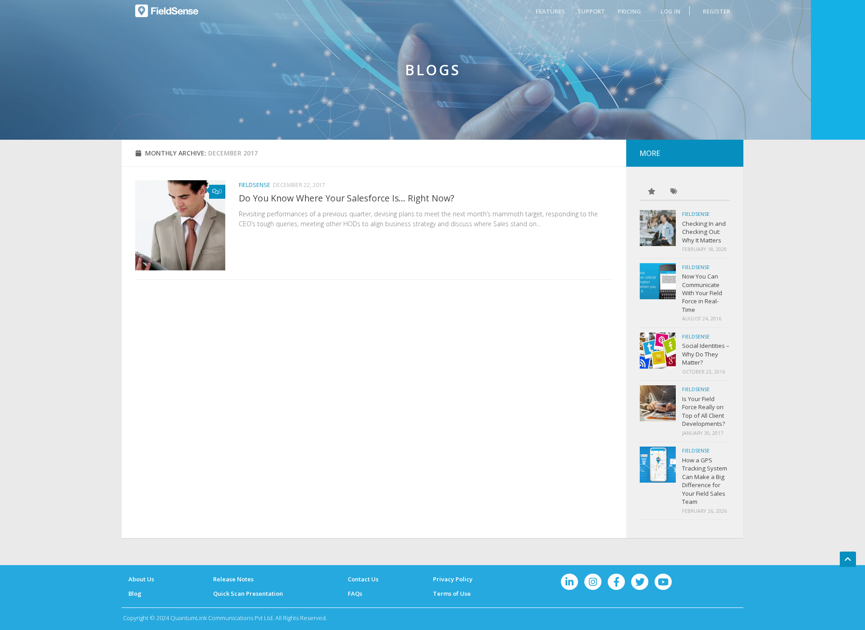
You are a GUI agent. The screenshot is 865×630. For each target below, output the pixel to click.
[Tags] (673, 192)
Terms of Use (452, 593)
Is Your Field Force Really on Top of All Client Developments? (703, 411)
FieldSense (254, 185)
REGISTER (716, 11)
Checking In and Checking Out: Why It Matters (704, 231)
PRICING (629, 11)
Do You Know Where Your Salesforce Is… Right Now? (346, 198)
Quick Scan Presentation (248, 593)
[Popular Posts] (651, 192)
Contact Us (363, 579)
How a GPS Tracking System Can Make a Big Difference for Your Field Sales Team (704, 481)
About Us (141, 579)
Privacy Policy (453, 579)
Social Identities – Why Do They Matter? (705, 354)
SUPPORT (591, 11)
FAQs (355, 593)
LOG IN (670, 11)
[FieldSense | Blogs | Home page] (166, 11)
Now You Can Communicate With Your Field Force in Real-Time (702, 293)
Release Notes (233, 579)
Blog (134, 593)
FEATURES (550, 11)
